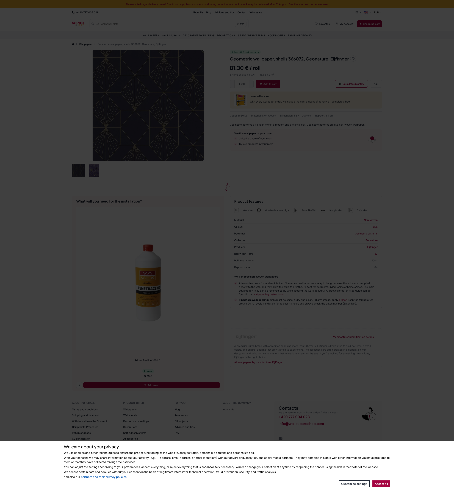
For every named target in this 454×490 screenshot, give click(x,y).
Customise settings (354, 484)
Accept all (381, 484)
